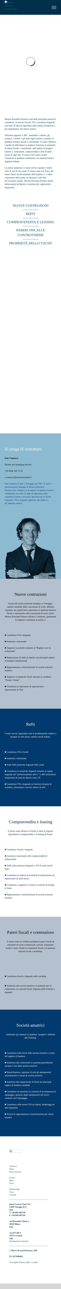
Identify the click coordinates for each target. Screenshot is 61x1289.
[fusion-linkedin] (10, 1268)
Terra (11, 1183)
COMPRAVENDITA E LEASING (30, 222)
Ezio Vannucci (11, 458)
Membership (14, 1189)
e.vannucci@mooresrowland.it (18, 477)
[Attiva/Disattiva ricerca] (43, 7)
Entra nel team (15, 1172)
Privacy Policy (24, 1262)
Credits (35, 1262)
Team (11, 1169)
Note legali (13, 1262)
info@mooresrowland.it (18, 1241)
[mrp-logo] (15, 1151)
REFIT (30, 214)
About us (13, 1166)
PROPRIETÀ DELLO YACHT (30, 243)
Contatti (12, 1195)
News (11, 1192)
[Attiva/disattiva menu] (54, 7)
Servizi (12, 1178)
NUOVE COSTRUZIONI (30, 205)
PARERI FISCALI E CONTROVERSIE (30, 232)
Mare (11, 1180)
